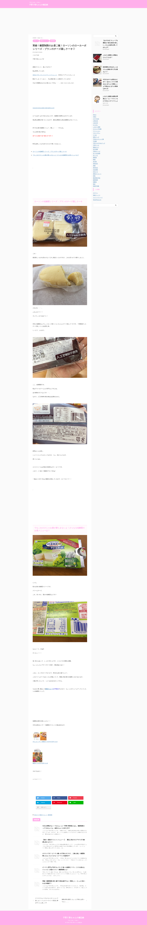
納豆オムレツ (49, 689)
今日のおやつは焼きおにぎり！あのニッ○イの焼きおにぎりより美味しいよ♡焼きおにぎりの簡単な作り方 (110, 84)
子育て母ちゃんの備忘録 (38, 5)
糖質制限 (50, 815)
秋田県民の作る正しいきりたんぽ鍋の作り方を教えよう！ (110, 69)
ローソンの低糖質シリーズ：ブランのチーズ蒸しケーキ (50, 151)
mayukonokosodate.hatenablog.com (43, 108)
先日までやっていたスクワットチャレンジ (45, 75)
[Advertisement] (73, 21)
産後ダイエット (43, 815)
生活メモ (36, 815)
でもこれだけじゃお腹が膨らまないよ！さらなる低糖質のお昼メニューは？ (56, 155)
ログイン (95, 193)
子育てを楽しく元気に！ (73, 920)
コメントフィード (98, 197)
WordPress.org (97, 199)
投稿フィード (96, 195)
